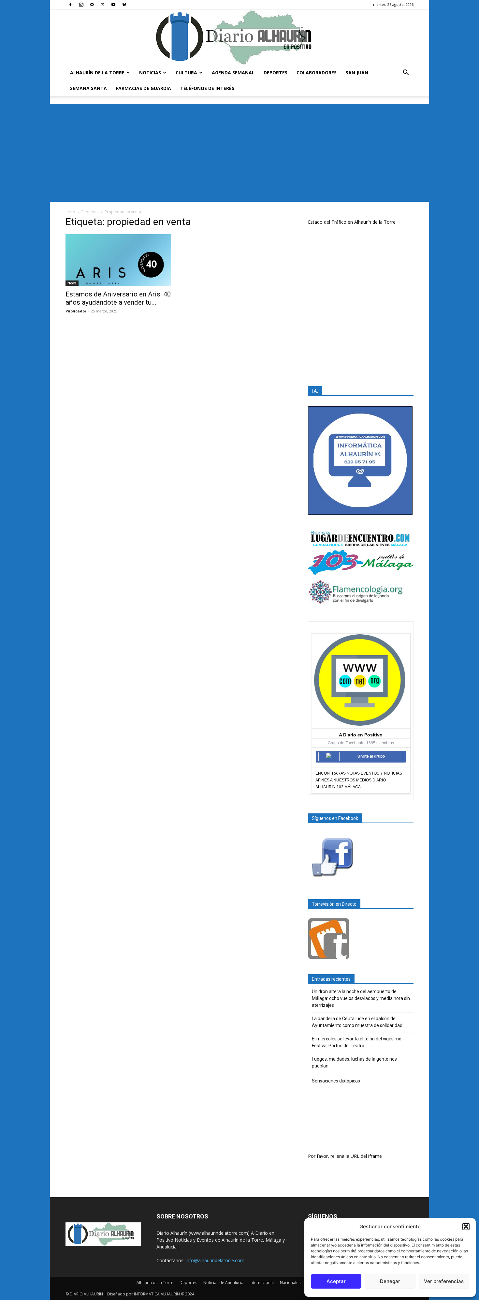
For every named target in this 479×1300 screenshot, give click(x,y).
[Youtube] (113, 4)
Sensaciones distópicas (336, 1080)
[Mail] (92, 4)
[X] (103, 4)
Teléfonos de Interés (207, 88)
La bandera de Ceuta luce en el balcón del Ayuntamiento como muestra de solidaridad (357, 1022)
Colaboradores (317, 72)
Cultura (186, 72)
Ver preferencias (444, 1281)
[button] (466, 1226)
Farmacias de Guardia (143, 88)
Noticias (150, 72)
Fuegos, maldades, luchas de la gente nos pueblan (354, 1062)
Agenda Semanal (233, 72)
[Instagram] (81, 4)
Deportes (275, 72)
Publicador (75, 311)
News (72, 283)
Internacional (262, 1282)
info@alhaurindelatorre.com (215, 1260)
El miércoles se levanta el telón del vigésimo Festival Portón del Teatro (356, 1042)
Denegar (390, 1281)
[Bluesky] (124, 4)
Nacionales (290, 1282)
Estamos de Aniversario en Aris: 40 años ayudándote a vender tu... (118, 298)
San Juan (357, 72)
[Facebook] (70, 4)
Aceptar (336, 1281)
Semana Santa (88, 88)
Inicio (70, 212)
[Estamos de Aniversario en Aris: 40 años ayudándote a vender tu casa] (118, 260)
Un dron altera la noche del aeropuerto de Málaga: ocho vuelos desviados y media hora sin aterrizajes (361, 998)
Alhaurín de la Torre (97, 72)
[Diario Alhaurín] (239, 37)
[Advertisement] (239, 153)
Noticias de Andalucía (223, 1282)
